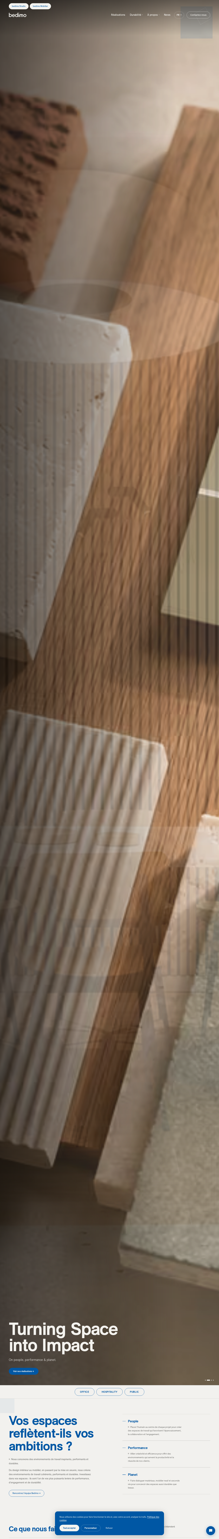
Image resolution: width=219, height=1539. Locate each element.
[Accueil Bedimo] (17, 15)
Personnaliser (90, 1528)
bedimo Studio (18, 6)
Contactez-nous (198, 15)
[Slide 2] (209, 1380)
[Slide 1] (206, 1380)
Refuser (109, 1528)
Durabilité (136, 14)
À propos (153, 14)
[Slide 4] (213, 1380)
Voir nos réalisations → (23, 1371)
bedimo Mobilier (40, 6)
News (167, 14)
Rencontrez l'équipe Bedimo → (27, 1493)
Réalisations (118, 14)
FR (178, 15)
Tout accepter (69, 1528)
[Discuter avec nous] (210, 1530)
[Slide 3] (211, 1380)
